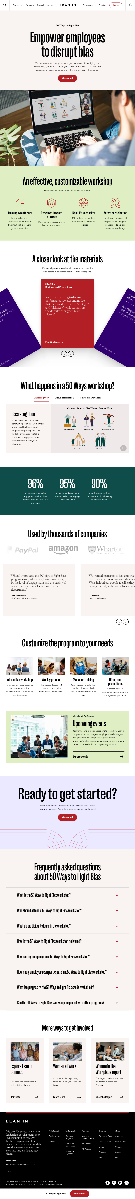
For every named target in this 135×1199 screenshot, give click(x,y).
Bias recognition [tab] (41, 398)
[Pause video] (123, 448)
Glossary (102, 1152)
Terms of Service (24, 1181)
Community (18, 5)
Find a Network (55, 1136)
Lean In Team (120, 1142)
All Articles (86, 1149)
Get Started (79, 1193)
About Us (119, 1136)
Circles (52, 1142)
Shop (101, 1158)
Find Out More (52, 342)
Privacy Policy (35, 1181)
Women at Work (105, 1136)
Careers (118, 1147)
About (50, 5)
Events (101, 1147)
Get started (67, 78)
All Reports (86, 1144)
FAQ (117, 1158)
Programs (30, 5)
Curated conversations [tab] (90, 398)
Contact (118, 1152)
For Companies (89, 5)
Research (40, 5)
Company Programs (70, 1137)
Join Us (116, 5)
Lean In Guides (105, 1142)
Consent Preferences (49, 1181)
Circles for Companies (70, 1145)
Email (9, 1172)
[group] (67, 323)
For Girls (102, 5)
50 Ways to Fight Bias (70, 1152)
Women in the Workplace (88, 1137)
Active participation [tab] (64, 398)
